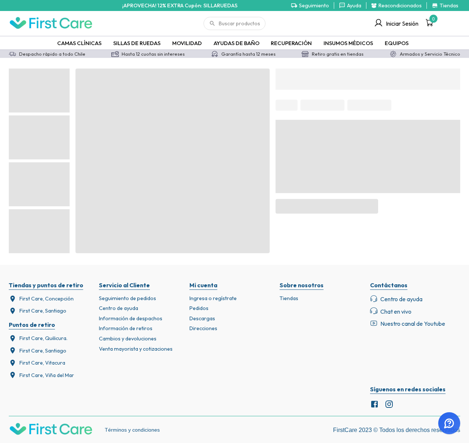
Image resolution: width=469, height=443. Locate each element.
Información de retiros (125, 328)
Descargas (202, 318)
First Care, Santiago (42, 310)
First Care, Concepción (46, 298)
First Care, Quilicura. (43, 338)
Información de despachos (130, 318)
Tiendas (289, 298)
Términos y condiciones (132, 430)
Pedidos (198, 308)
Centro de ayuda (118, 308)
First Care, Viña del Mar (46, 375)
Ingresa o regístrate (213, 298)
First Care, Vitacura (42, 362)
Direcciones (203, 328)
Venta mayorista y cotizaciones (136, 349)
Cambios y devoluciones (127, 338)
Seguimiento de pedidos (127, 298)
